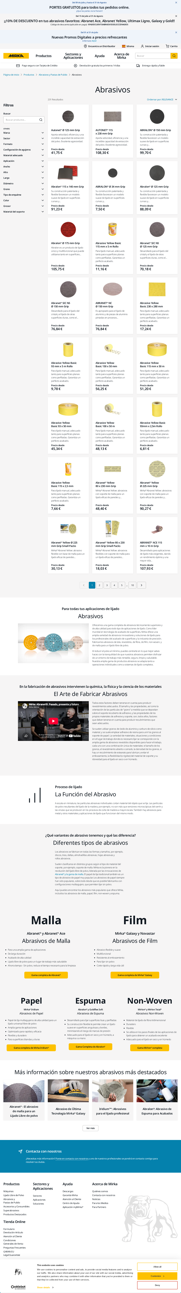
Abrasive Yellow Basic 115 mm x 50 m (152, 364)
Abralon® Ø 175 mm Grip (65, 243)
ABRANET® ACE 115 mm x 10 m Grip (151, 544)
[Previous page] (84, 585)
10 (132, 585)
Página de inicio (11, 74)
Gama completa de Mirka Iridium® (31, 1047)
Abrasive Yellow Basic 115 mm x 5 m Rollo (108, 244)
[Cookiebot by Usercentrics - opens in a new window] (18, 1287)
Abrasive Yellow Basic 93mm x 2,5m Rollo (152, 424)
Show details (43, 1287)
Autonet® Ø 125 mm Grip (65, 130)
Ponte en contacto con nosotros (72, 1158)
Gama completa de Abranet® (46, 975)
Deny (157, 1285)
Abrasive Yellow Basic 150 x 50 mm (106, 364)
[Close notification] (176, 2)
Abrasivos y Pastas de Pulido (53, 74)
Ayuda (99, 55)
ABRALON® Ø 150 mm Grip (155, 130)
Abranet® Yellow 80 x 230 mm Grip (106, 484)
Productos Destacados (14, 1214)
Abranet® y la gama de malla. (69, 874)
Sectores (37, 1195)
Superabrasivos (11, 1210)
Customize (156, 1276)
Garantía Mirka (70, 1195)
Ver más (90, 1128)
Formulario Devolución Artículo (13, 1230)
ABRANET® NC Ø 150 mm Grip (104, 304)
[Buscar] (174, 56)
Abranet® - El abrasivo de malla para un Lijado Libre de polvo (24, 1111)
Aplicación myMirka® (73, 1207)
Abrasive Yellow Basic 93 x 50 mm (61, 424)
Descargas (68, 1191)
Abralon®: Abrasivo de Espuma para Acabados (157, 1111)
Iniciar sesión (152, 46)
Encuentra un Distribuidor (101, 46)
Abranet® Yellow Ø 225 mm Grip (149, 484)
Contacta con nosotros (103, 1195)
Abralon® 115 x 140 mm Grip (67, 186)
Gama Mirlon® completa (149, 1047)
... (127, 585)
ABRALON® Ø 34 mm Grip (110, 186)
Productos (44, 55)
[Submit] (40, 119)
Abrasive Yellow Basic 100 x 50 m (105, 424)
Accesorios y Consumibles (16, 1206)
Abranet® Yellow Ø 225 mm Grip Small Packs (64, 544)
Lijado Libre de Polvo (13, 1195)
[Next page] (141, 585)
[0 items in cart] (172, 46)
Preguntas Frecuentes (14, 1247)
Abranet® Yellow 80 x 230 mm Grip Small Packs (110, 544)
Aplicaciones (39, 1199)
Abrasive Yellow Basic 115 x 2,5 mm (62, 484)
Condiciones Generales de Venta (13, 1242)
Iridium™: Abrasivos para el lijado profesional (112, 1111)
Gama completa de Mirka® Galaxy (135, 975)
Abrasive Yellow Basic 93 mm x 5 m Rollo (64, 364)
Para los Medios (100, 1203)
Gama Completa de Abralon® (90, 1046)
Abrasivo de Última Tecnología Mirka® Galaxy (68, 1111)
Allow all (157, 1267)
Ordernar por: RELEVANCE (160, 99)
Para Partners (99, 1207)
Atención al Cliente (72, 1199)
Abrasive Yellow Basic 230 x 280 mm (151, 304)
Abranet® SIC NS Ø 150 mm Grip (60, 304)
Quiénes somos (100, 1191)
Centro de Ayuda (71, 1203)
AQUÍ (94, 40)
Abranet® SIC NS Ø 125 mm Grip (149, 244)
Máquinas (8, 1191)
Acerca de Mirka (121, 56)
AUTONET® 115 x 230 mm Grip (104, 131)
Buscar (6, 113)
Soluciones (38, 1203)
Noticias (96, 1199)
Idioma (130, 46)
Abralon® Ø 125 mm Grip (154, 186)
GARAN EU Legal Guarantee (11, 1253)
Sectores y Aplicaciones (73, 56)
